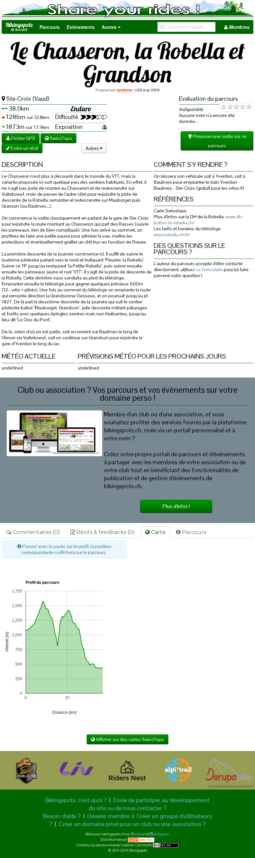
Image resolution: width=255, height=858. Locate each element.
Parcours (50, 27)
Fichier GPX (22, 138)
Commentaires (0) (35, 532)
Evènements (81, 27)
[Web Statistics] (141, 839)
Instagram (161, 834)
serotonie (124, 90)
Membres (239, 27)
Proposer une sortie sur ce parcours (219, 141)
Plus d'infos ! (176, 506)
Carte (158, 532)
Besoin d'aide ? (62, 816)
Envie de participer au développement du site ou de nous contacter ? (149, 804)
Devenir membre (108, 816)
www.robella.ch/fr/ (172, 235)
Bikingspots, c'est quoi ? (76, 800)
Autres (110, 27)
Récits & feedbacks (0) (105, 532)
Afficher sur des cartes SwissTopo (129, 739)
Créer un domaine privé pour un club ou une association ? (132, 824)
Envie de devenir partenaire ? (231, 786)
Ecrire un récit (24, 148)
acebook (139, 834)
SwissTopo (60, 138)
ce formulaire (209, 269)
